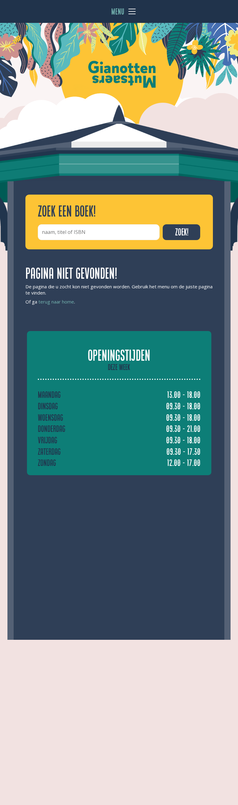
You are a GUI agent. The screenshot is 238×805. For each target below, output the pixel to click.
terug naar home (56, 302)
